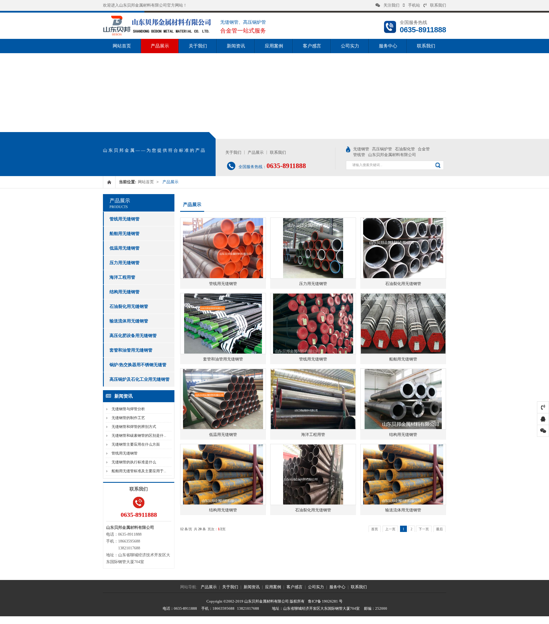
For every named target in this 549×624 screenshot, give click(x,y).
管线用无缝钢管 (125, 219)
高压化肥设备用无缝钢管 (133, 335)
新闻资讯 (236, 45)
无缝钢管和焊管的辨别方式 (134, 426)
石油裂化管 (405, 149)
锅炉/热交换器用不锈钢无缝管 (138, 364)
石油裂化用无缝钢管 (129, 306)
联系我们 (438, 5)
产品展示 (160, 45)
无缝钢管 (361, 149)
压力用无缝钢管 (125, 262)
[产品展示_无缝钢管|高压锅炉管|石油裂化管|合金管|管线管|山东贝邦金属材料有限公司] (157, 35)
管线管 (359, 155)
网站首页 (122, 45)
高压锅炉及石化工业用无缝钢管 (140, 379)
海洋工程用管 (122, 277)
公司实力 (350, 45)
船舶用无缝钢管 (125, 233)
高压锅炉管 (382, 149)
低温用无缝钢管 (125, 248)
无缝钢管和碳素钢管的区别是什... (139, 435)
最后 (439, 529)
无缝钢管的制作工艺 (128, 418)
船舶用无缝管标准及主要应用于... (139, 471)
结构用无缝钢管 (125, 292)
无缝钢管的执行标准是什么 (134, 462)
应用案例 (274, 45)
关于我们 (198, 45)
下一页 (424, 529)
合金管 (424, 149)
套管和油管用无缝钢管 (131, 350)
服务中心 (388, 45)
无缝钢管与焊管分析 (128, 409)
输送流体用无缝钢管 (129, 321)
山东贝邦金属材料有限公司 (392, 155)
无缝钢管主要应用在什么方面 (136, 444)
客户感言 (312, 45)
